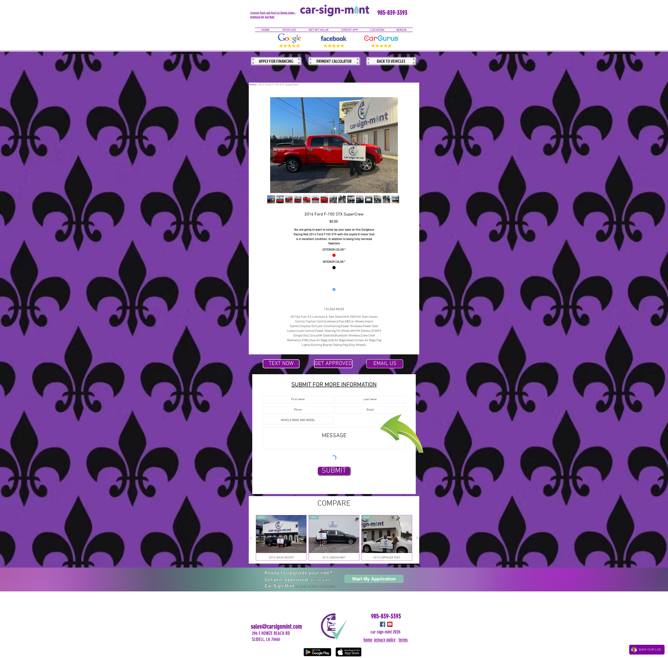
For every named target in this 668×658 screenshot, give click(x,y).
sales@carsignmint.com (276, 626)
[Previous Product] (251, 538)
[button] (273, 15)
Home (252, 84)
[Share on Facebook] (334, 289)
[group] (334, 538)
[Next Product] (417, 538)
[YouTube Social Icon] (389, 624)
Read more (334, 243)
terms (403, 640)
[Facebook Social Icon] (382, 624)
